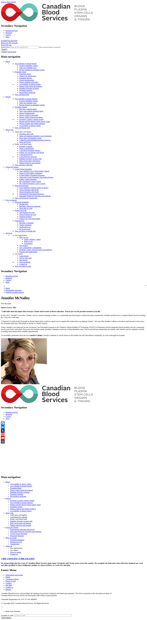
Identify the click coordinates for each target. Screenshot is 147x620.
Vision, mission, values (32, 239)
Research (9, 33)
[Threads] (73, 442)
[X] (73, 430)
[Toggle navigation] (146, 285)
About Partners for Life (27, 215)
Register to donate (25, 146)
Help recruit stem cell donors (29, 161)
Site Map (9, 585)
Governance (28, 244)
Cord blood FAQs (25, 155)
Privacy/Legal (11, 581)
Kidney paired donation (27, 179)
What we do (28, 241)
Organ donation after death (29, 190)
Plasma (8, 97)
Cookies (8, 583)
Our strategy (23, 246)
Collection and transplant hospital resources (35, 140)
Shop (7, 37)
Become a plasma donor (28, 109)
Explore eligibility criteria (28, 66)
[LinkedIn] (73, 427)
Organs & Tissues (12, 167)
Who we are (23, 237)
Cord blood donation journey (29, 150)
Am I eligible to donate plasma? (26, 99)
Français (9, 41)
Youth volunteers (25, 225)
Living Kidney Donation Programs (32, 175)
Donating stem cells (26, 134)
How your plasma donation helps (31, 111)
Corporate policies (12, 579)
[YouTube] (73, 438)
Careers (8, 35)
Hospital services (12, 31)
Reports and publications (28, 252)
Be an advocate (24, 229)
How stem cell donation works (30, 138)
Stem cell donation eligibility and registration (35, 136)
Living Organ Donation (23, 169)
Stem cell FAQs (25, 142)
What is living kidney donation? (30, 173)
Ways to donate (11, 200)
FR (16, 41)
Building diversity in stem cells (30, 159)
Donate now (23, 204)
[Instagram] (73, 434)
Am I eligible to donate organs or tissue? (33, 188)
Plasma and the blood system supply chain (34, 121)
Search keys (5, 47)
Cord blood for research (28, 157)
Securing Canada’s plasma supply (31, 119)
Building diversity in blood (29, 88)
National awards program (15, 292)
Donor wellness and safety (28, 82)
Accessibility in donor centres (30, 84)
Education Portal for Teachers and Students (35, 196)
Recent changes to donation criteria (32, 70)
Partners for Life (21, 210)
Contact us (23, 264)
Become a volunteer (26, 223)
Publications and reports (14, 575)
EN (14, 41)
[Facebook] (73, 423)
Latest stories (24, 256)
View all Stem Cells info (23, 165)
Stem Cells (9, 130)
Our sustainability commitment (30, 248)
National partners (25, 217)
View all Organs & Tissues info (26, 198)
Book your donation (13, 611)
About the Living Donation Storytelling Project (36, 177)
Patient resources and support (29, 163)
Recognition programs (27, 93)
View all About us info (23, 266)
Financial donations (22, 202)
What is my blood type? (28, 76)
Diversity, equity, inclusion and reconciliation (35, 250)
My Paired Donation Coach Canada (32, 184)
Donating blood (20, 72)
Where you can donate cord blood (31, 153)
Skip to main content (8, 2)
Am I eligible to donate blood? (26, 64)
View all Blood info (22, 95)
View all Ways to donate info (25, 231)
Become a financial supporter (29, 206)
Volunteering (19, 221)
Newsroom (23, 260)
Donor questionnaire (26, 80)
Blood (8, 62)
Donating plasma (21, 107)
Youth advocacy (25, 227)
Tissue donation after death (29, 192)
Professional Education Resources (31, 194)
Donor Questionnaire (27, 113)
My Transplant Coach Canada (30, 181)
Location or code (7, 615)
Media (8, 577)
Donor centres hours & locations (31, 117)
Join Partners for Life (27, 212)
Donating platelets (25, 90)
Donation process (25, 78)
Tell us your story (25, 258)
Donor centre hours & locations (30, 86)
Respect (8, 589)
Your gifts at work (25, 208)
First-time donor (25, 74)
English (3, 41)
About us (9, 233)
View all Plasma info (22, 128)
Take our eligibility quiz (28, 68)
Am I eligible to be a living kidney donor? (34, 171)
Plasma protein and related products (32, 124)
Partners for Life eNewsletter (29, 219)
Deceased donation (21, 186)
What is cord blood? (26, 148)
